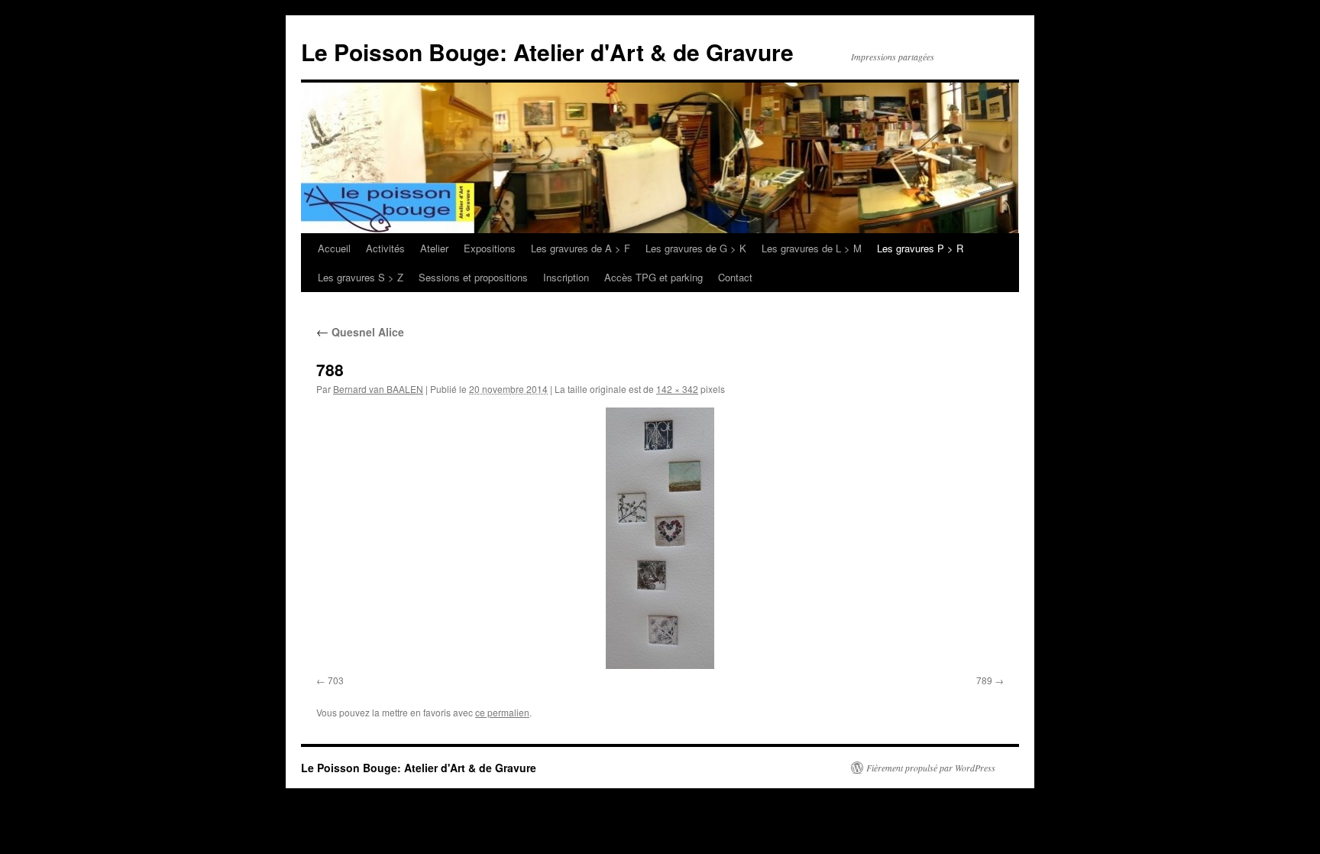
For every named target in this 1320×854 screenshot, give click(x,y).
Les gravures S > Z (360, 277)
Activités (385, 248)
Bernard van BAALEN (378, 388)
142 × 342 (677, 388)
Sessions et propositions (473, 277)
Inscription (566, 277)
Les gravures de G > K (695, 248)
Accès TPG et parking (653, 277)
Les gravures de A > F (580, 248)
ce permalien (502, 712)
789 (984, 680)
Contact (735, 277)
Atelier (434, 248)
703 (336, 680)
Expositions (490, 248)
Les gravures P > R (920, 248)
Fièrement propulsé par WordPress (930, 767)
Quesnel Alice (360, 331)
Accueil (334, 248)
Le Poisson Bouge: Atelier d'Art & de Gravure (547, 51)
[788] (660, 538)
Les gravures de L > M (812, 248)
